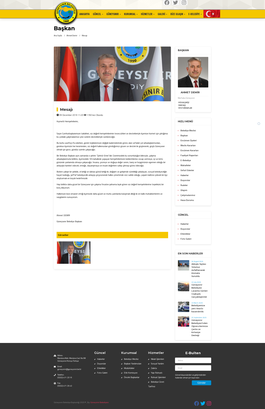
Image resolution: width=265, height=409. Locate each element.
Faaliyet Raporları (189, 155)
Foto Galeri (185, 238)
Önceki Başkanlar (131, 377)
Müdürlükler (128, 368)
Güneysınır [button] (112, 14)
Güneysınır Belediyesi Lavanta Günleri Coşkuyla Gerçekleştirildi (199, 291)
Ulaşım (183, 190)
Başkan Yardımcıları (132, 363)
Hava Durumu (187, 200)
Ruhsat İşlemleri (158, 377)
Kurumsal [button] (130, 14)
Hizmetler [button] (147, 14)
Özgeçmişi (184, 102)
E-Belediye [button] (194, 14)
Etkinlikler (185, 233)
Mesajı (84, 35)
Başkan (184, 135)
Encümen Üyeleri (188, 140)
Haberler (184, 175)
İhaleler (184, 185)
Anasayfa (84, 14)
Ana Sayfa (58, 35)
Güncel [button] (97, 14)
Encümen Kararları (189, 150)
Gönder (201, 383)
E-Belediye (185, 160)
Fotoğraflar (186, 107)
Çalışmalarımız (187, 195)
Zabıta (153, 368)
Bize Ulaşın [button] (177, 14)
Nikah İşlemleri (157, 359)
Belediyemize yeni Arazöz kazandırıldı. (198, 308)
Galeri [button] (162, 14)
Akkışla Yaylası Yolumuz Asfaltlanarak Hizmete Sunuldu (198, 270)
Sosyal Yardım (157, 363)
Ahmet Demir (72, 35)
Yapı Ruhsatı (156, 372)
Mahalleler (185, 165)
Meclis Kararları (188, 145)
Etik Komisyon (130, 372)
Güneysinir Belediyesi (99, 402)
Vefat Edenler (187, 170)
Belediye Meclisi (188, 130)
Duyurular (185, 180)
